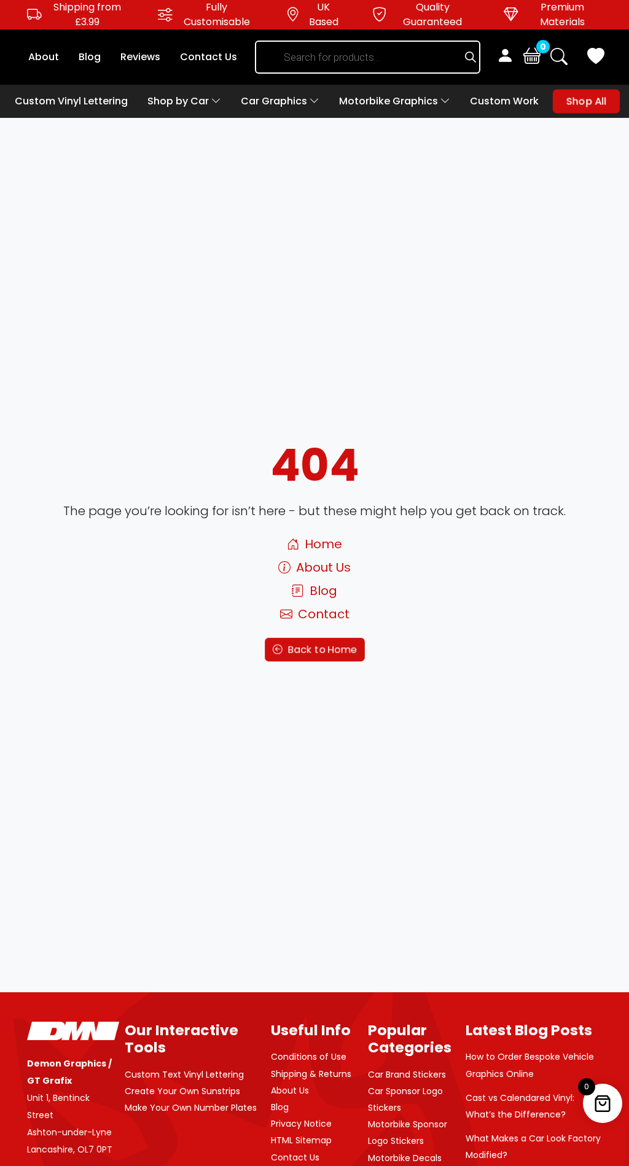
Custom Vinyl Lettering (71, 101)
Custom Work (504, 101)
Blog (90, 57)
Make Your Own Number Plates (191, 1108)
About (43, 57)
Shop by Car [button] (179, 101)
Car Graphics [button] (275, 101)
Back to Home (320, 649)
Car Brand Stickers (407, 1074)
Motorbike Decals (405, 1158)
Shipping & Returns (311, 1074)
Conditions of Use (308, 1057)
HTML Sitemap (301, 1140)
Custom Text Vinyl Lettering (184, 1074)
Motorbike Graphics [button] (389, 101)
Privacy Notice (301, 1123)
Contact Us (208, 57)
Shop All (586, 101)
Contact (322, 614)
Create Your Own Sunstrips (182, 1091)
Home (322, 544)
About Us (322, 567)
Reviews (140, 57)
